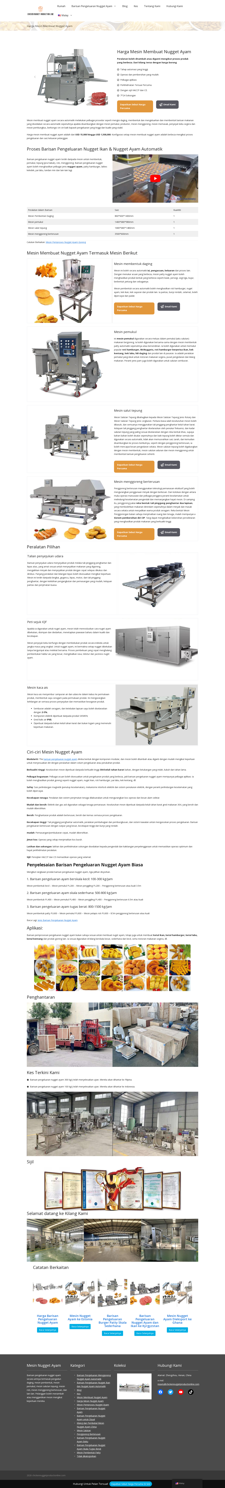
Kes (136, 6)
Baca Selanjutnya (47, 1329)
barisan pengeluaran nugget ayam (60, 759)
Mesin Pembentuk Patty (89, 1452)
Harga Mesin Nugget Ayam (90, 1401)
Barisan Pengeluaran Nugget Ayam (91, 6)
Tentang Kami (152, 6)
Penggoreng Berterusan (89, 1434)
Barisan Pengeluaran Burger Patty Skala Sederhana (113, 1321)
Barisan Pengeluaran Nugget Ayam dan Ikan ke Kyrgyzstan (145, 1321)
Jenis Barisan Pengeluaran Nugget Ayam (58, 920)
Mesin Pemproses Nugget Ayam (93, 1404)
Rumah (61, 6)
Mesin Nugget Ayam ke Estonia (80, 1317)
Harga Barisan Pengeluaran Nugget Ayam (47, 1319)
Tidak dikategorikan (86, 1456)
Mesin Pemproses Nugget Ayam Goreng (66, 242)
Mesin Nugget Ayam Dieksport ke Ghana (177, 1319)
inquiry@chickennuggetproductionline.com (178, 1384)
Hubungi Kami (174, 6)
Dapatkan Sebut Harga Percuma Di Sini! (130, 1483)
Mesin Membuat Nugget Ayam (92, 1397)
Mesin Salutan (84, 1430)
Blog (125, 6)
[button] (121, 1386)
